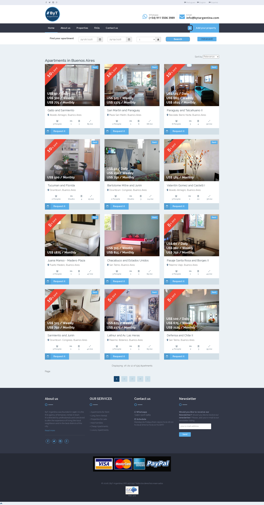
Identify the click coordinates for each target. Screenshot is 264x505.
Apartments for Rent (100, 412)
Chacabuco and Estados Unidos (128, 260)
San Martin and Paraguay (123, 110)
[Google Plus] (57, 2)
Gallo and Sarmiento (61, 110)
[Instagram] (53, 2)
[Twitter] (49, 2)
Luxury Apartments (99, 430)
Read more (50, 430)
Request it (59, 131)
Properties (82, 28)
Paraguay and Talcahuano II (185, 110)
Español (214, 2)
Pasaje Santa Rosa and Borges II (188, 260)
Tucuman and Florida (61, 185)
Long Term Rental (99, 415)
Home (51, 28)
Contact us (112, 28)
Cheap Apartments (99, 426)
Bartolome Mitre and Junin (124, 185)
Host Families (97, 423)
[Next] (147, 379)
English (202, 2)
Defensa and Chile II (180, 335)
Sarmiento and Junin (61, 335)
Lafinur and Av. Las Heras (123, 335)
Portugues (191, 2)
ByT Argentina (116, 483)
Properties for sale (99, 419)
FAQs (97, 28)
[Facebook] (46, 2)
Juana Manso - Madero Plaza (66, 260)
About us (65, 28)
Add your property (206, 28)
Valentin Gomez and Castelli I (186, 185)
